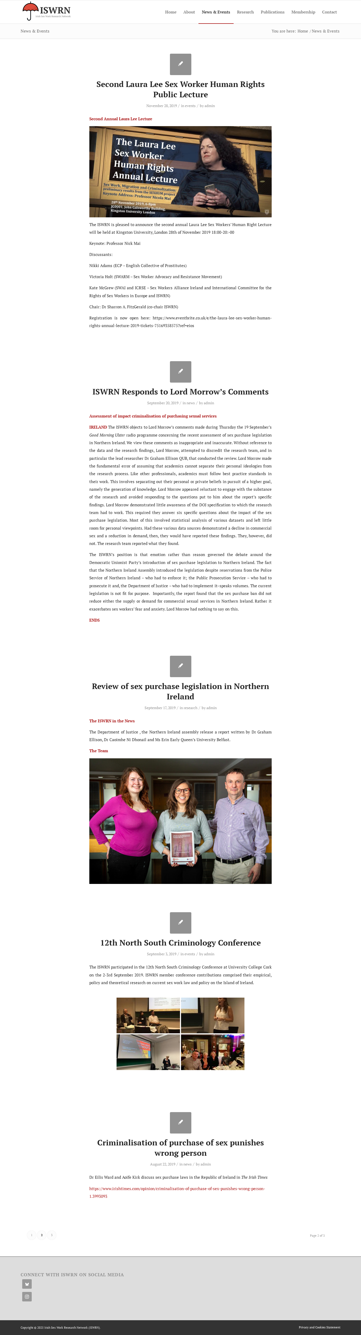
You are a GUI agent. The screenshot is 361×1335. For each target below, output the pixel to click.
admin (210, 105)
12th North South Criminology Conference (180, 942)
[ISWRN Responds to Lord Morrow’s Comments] (180, 372)
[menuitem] (171, 12)
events (190, 105)
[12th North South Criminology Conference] (180, 923)
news (191, 402)
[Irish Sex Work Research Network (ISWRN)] (46, 12)
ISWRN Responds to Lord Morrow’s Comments (180, 391)
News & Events (35, 31)
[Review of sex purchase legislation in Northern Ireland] (180, 666)
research (190, 707)
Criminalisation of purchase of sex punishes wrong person (180, 1147)
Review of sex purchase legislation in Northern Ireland (180, 691)
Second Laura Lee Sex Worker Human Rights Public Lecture (180, 89)
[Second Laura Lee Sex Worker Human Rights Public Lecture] (180, 64)
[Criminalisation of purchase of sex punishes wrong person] (180, 1123)
